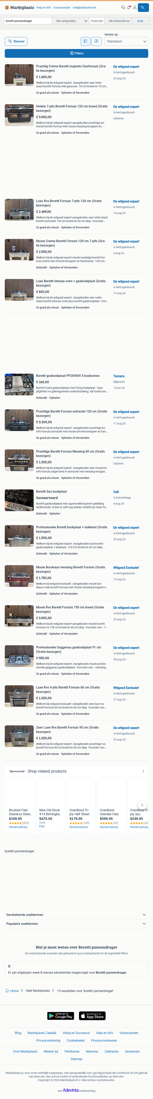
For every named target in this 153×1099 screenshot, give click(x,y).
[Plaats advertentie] (143, 7)
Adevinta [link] (92, 1051)
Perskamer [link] (72, 1051)
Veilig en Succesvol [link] (76, 1033)
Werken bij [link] (51, 1051)
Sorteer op (111, 34)
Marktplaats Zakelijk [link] (42, 1033)
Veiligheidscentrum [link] (84, 7)
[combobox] (28, 20)
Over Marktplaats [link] (25, 1051)
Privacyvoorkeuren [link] (104, 1040)
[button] (128, 7)
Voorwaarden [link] (61, 7)
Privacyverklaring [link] (48, 1040)
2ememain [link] (132, 1051)
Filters (79, 53)
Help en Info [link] (104, 1033)
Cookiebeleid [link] (76, 1040)
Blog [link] (18, 1033)
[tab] (86, 41)
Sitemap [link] (76, 1059)
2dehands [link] (112, 1051)
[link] (18, 7)
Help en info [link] (43, 7)
